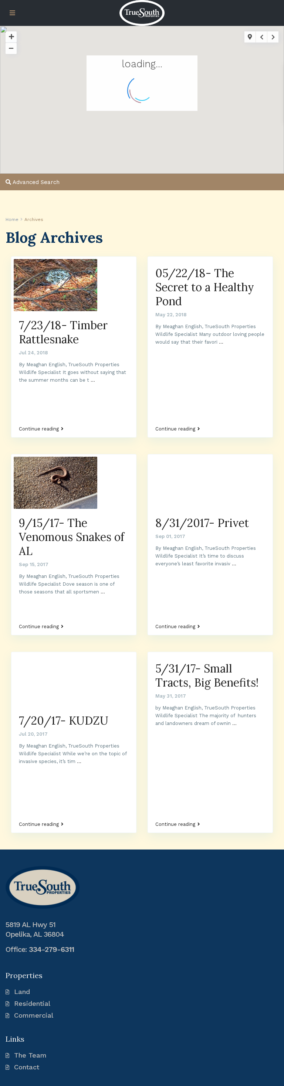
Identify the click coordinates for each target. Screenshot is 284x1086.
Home (12, 219)
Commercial (33, 1015)
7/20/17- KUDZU (63, 721)
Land (22, 991)
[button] (44, 55)
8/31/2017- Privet (202, 523)
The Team (30, 1055)
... (93, 380)
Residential (32, 1003)
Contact (26, 1067)
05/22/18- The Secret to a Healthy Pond (204, 287)
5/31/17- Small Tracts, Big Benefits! (206, 675)
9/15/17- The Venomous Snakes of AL (71, 537)
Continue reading (39, 429)
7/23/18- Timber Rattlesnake (63, 332)
